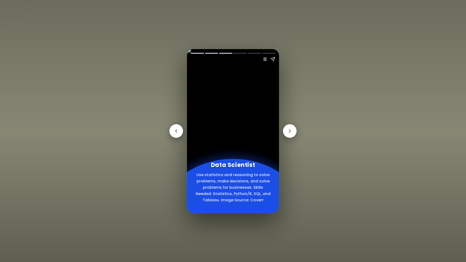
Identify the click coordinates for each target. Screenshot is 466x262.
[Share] (272, 59)
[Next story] (290, 131)
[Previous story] (176, 131)
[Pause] (265, 59)
